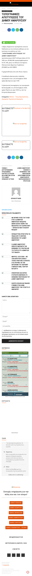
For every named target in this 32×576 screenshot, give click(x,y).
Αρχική (3, 8)
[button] (3, 4)
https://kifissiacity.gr (16, 201)
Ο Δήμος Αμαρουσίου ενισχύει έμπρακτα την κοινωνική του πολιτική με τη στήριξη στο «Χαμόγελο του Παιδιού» (20, 248)
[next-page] (3, 293)
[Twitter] (13, 30)
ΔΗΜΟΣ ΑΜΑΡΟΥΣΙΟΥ (12, 8)
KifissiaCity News (8, 23)
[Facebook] (9, 30)
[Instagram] (13, 555)
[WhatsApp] (17, 30)
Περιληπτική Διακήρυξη (16, 99)
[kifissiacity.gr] (16, 487)
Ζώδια (10, 475)
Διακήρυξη (5, 99)
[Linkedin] (21, 30)
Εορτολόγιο (15, 432)
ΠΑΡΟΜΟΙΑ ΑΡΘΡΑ (7, 210)
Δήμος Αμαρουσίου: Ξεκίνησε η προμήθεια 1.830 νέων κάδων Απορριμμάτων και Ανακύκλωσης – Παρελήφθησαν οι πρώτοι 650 (23, 174)
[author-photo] (16, 196)
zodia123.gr (20, 475)
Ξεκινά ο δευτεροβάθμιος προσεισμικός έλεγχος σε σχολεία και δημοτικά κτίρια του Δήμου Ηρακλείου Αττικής (8, 173)
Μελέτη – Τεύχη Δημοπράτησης (18, 97)
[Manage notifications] (27, 572)
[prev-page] (2, 293)
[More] (25, 30)
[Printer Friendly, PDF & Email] (16, 42)
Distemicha (6, 565)
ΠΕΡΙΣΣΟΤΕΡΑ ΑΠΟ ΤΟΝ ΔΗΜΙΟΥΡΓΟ (11, 213)
